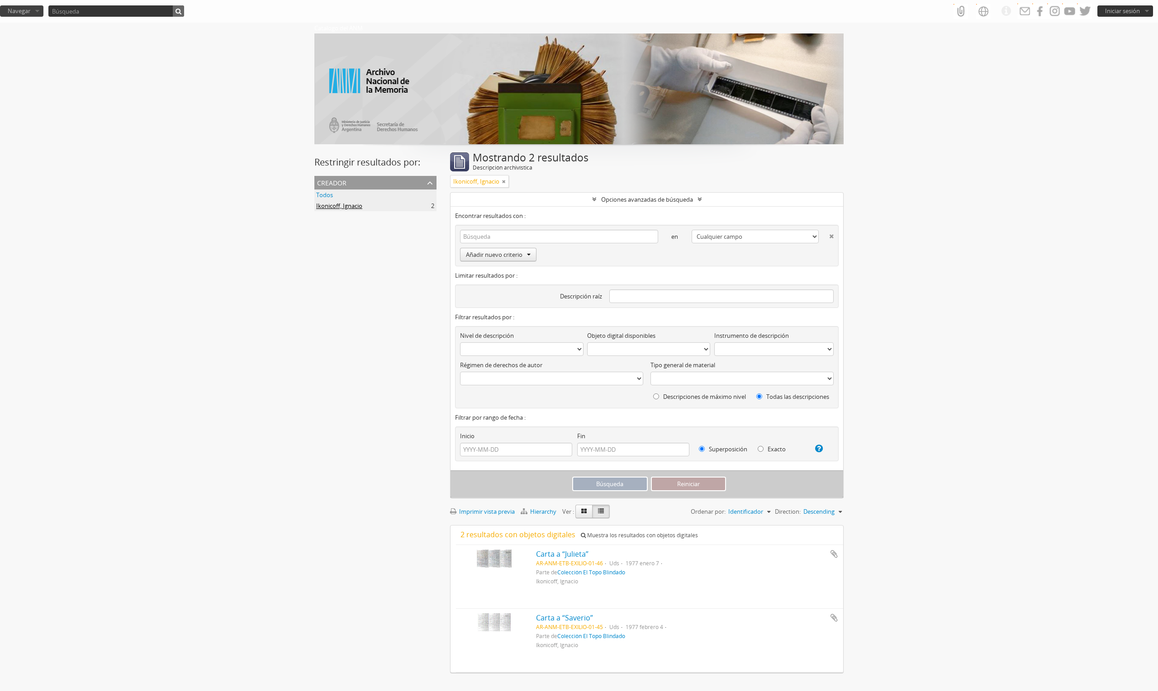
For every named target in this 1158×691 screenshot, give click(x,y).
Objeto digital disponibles (621, 335)
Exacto (776, 449)
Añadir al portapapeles (834, 553)
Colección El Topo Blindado (591, 572)
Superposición (727, 449)
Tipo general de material (682, 365)
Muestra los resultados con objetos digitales (642, 535)
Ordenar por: (708, 511)
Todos (324, 195)
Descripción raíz (581, 296)
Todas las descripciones (797, 397)
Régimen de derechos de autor (501, 365)
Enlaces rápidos (1006, 11)
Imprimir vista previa (486, 511)
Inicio (467, 436)
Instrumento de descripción (751, 335)
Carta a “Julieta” (562, 554)
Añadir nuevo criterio (494, 255)
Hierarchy (543, 511)
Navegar (19, 11)
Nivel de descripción (487, 335)
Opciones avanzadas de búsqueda (647, 199)
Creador (331, 182)
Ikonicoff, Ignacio (339, 206)
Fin (581, 436)
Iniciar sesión (1122, 11)
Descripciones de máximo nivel (704, 397)
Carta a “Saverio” (564, 618)
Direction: (788, 511)
